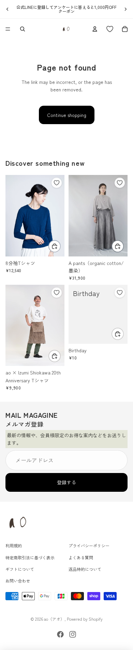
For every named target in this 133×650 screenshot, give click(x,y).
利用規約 (13, 545)
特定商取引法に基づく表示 (30, 557)
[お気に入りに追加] (56, 183)
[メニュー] (8, 29)
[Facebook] (60, 634)
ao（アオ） (54, 619)
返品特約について (85, 569)
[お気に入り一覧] (109, 28)
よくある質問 (81, 557)
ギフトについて (19, 569)
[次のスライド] (125, 9)
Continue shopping (66, 115)
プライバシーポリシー (89, 545)
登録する (66, 482)
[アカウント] (94, 28)
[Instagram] (73, 634)
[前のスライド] (7, 9)
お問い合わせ (17, 581)
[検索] (22, 28)
